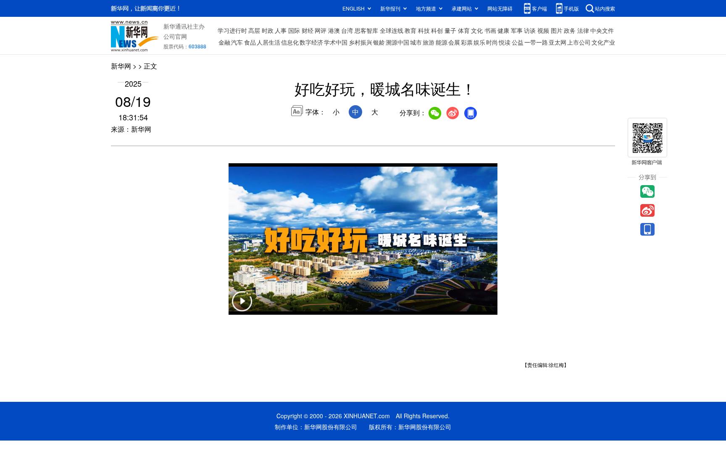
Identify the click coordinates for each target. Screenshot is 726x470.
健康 (503, 30)
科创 (437, 30)
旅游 (428, 42)
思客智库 (366, 30)
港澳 (334, 30)
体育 (464, 30)
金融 (224, 42)
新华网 (121, 66)
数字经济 (311, 42)
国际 (294, 30)
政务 (570, 30)
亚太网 (557, 42)
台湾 (347, 30)
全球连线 (391, 30)
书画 (490, 30)
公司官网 (175, 36)
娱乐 (479, 42)
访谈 (530, 30)
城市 (416, 42)
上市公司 (579, 42)
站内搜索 (605, 8)
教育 (410, 30)
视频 (543, 30)
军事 (517, 30)
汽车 (237, 42)
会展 (454, 42)
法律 (583, 30)
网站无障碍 (500, 8)
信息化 (290, 42)
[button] (242, 306)
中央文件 (602, 30)
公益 (517, 42)
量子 (450, 30)
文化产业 (603, 42)
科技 (424, 30)
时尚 (492, 42)
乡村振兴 (360, 42)
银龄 (379, 42)
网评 (320, 30)
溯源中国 (397, 42)
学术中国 (335, 42)
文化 (477, 30)
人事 (281, 30)
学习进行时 (232, 30)
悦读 (504, 42)
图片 (557, 30)
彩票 (467, 42)
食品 (250, 42)
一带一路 (536, 42)
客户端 (539, 8)
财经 (307, 30)
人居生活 (268, 42)
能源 (441, 42)
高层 (254, 30)
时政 (268, 30)
